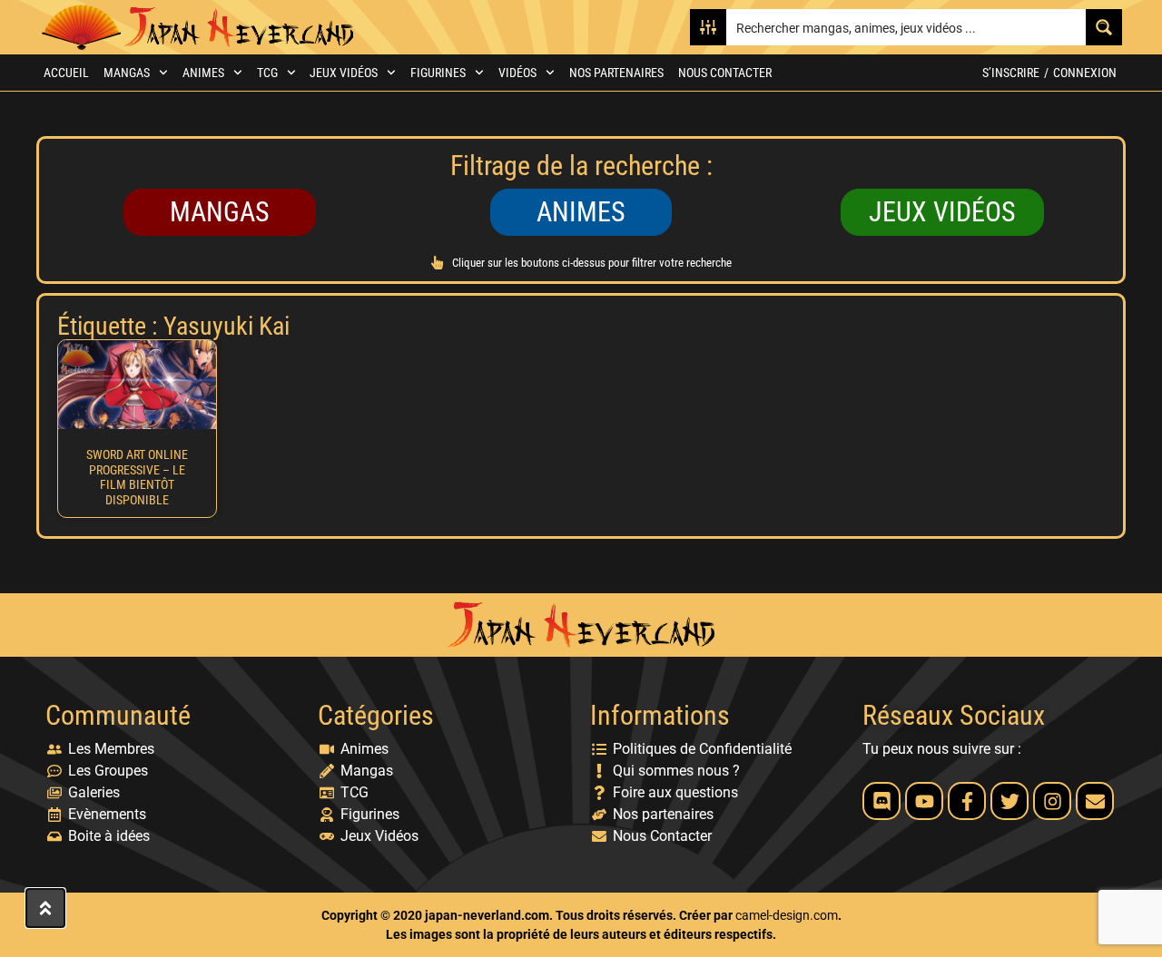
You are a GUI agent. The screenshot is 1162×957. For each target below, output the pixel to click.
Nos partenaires (616, 72)
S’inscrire (1010, 72)
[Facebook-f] (967, 801)
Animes (203, 72)
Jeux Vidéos (344, 72)
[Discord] (881, 801)
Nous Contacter (725, 72)
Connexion (1085, 72)
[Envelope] (1095, 801)
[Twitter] (1009, 801)
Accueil (66, 72)
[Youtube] (924, 801)
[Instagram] (1052, 801)
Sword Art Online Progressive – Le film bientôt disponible (137, 477)
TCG (267, 72)
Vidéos (517, 72)
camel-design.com (786, 915)
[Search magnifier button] (1104, 27)
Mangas (126, 72)
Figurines (438, 72)
